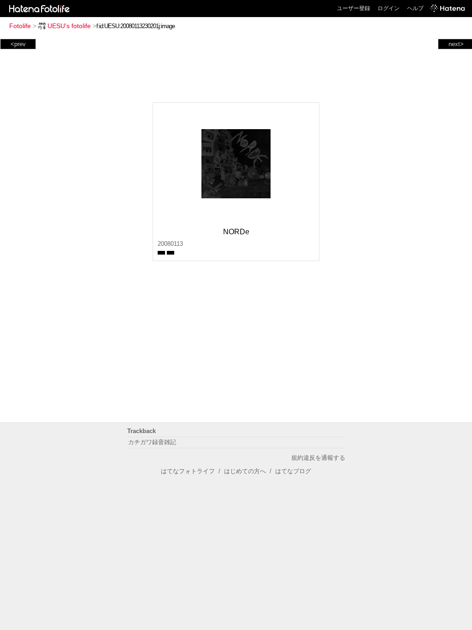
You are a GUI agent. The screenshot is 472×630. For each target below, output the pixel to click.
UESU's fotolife (69, 26)
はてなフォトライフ (188, 471)
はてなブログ (293, 471)
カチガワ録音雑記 (152, 442)
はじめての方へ (245, 471)
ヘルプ (415, 8)
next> (456, 44)
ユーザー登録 (353, 8)
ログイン (389, 8)
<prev (18, 44)
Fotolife (20, 26)
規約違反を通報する (318, 457)
